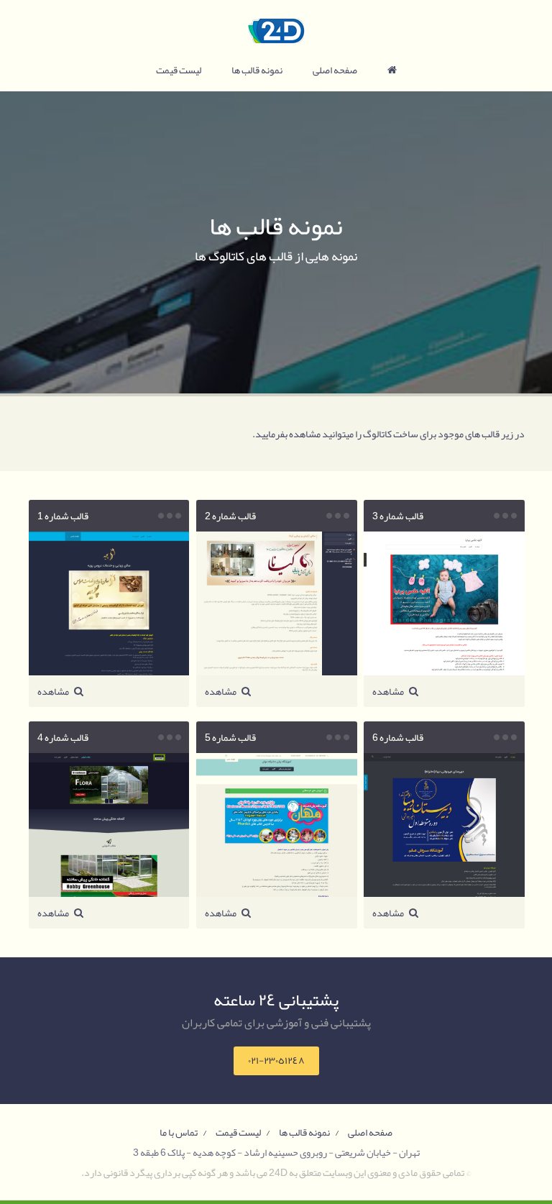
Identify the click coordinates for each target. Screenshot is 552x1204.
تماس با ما (179, 1132)
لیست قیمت (178, 70)
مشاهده (388, 691)
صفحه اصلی (335, 70)
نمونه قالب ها (256, 70)
